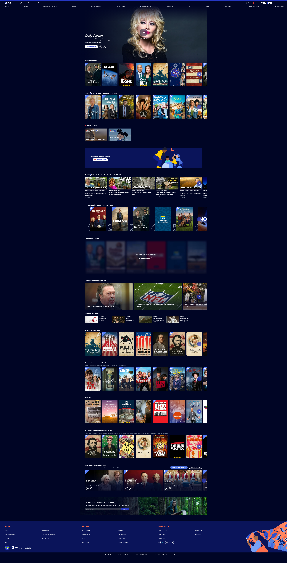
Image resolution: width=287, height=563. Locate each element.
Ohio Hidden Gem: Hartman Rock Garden (141, 193)
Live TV (16, 3)
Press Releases (86, 542)
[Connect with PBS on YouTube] (172, 542)
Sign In (276, 3)
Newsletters (162, 534)
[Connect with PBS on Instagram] (160, 542)
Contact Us (198, 534)
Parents (7, 538)
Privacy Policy (161, 554)
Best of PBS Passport (146, 6)
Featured (7, 6)
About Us (84, 538)
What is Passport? (195, 467)
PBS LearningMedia (10, 534)
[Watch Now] (87, 488)
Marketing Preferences (179, 554)
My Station (32, 3)
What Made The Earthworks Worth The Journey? (190, 194)
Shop (249, 3)
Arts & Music (170, 6)
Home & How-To (228, 6)
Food (189, 6)
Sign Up (125, 509)
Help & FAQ (162, 538)
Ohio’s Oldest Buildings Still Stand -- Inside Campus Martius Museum (166, 193)
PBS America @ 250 (279, 6)
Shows (23, 3)
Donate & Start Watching (179, 467)
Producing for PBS (123, 542)
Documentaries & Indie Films (50, 6)
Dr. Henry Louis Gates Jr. (253, 6)
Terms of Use (169, 554)
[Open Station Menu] (266, 3)
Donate (257, 3)
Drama (26, 6)
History (74, 6)
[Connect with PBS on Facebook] (166, 542)
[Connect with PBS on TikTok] (163, 542)
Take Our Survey (163, 530)
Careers (120, 530)
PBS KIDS (7, 530)
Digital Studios (45, 530)
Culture (207, 6)
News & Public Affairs (96, 6)
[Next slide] (199, 74)
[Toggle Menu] (104, 46)
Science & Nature (121, 6)
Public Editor (198, 530)
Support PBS (121, 538)
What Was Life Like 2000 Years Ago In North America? (95, 194)
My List (41, 3)
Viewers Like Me (86, 534)
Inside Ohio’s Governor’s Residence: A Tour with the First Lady (119, 193)
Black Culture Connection (48, 534)
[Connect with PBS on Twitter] (169, 542)
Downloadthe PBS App (28, 547)
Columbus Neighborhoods (114, 190)
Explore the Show (91, 46)
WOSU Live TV (92, 126)
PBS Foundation (86, 530)
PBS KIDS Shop (45, 538)
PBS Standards (122, 534)
